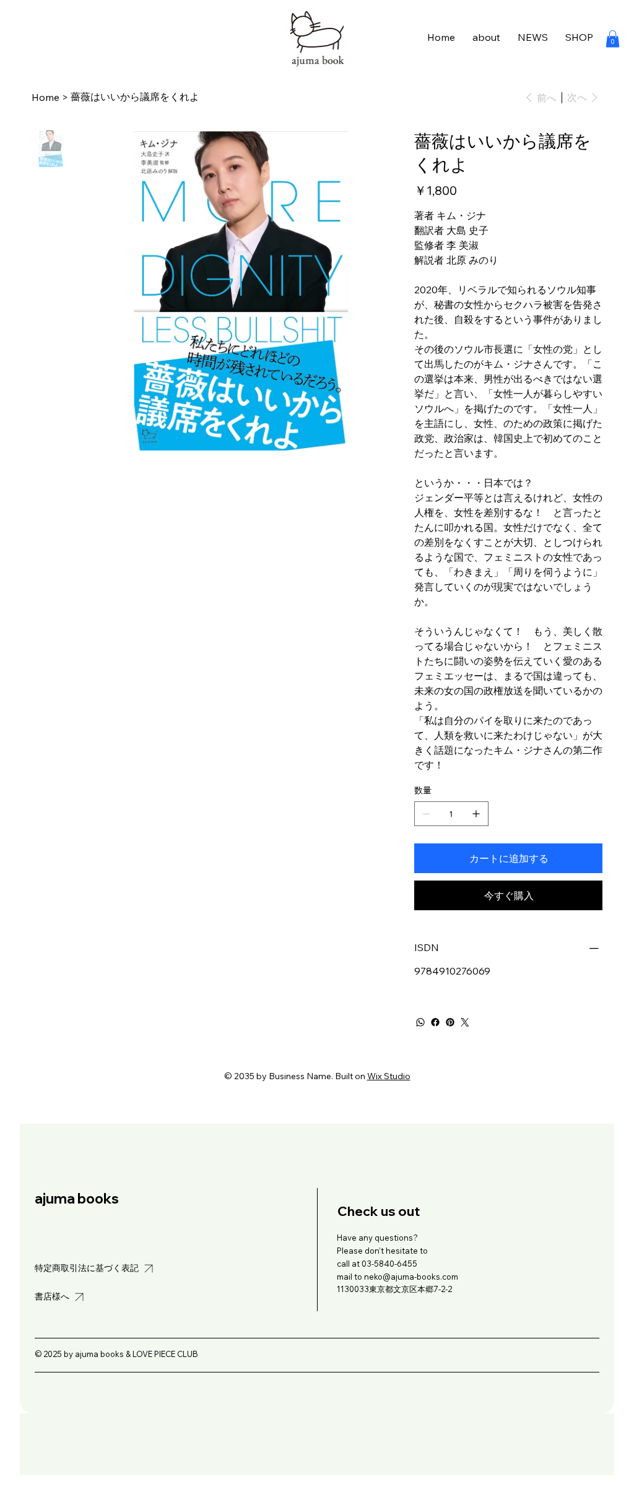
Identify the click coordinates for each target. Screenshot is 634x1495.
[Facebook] (435, 1022)
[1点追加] (476, 813)
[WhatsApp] (420, 1022)
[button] (613, 38)
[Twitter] (465, 1022)
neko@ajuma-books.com (411, 1277)
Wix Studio (388, 1076)
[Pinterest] (450, 1022)
